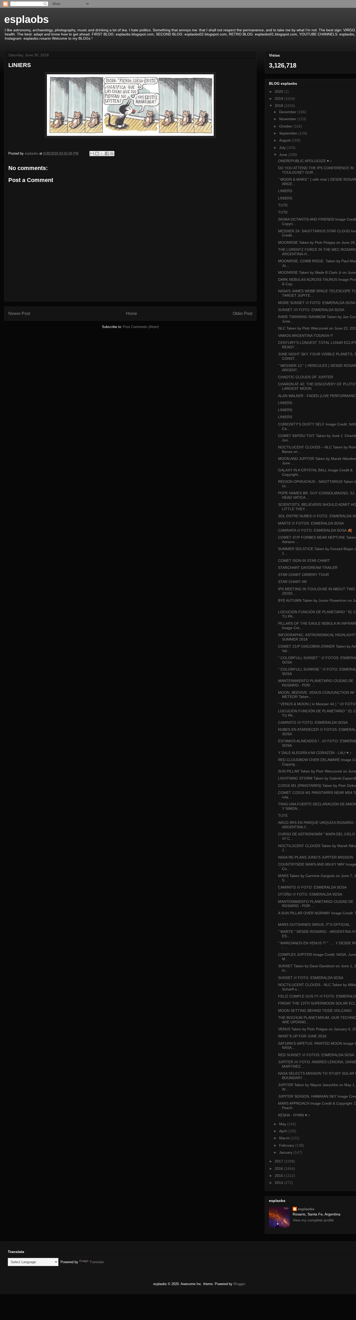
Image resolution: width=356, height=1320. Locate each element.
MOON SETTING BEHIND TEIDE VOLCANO (315, 1010)
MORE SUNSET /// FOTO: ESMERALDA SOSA (316, 303)
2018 (279, 106)
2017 (279, 1161)
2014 (279, 1183)
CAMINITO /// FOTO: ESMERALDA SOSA (312, 887)
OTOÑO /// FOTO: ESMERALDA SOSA (310, 894)
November (288, 119)
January (286, 1152)
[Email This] (92, 153)
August (285, 140)
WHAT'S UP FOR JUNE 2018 (302, 1036)
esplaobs (26, 19)
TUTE (283, 205)
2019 (279, 98)
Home (131, 313)
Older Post (242, 313)
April (283, 1131)
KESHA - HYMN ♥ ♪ (294, 1115)
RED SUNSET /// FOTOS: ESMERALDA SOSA (316, 1055)
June (283, 155)
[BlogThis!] (97, 153)
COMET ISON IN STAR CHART (304, 560)
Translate (97, 1262)
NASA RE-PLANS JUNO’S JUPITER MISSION (315, 857)
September (288, 133)
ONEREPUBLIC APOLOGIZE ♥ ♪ (305, 161)
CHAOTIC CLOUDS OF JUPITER (305, 377)
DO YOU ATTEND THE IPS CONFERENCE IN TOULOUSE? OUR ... (316, 170)
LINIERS (285, 191)
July (283, 147)
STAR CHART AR (292, 582)
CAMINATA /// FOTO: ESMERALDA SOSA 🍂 (315, 530)
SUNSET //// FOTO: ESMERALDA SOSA (311, 310)
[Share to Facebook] (106, 153)
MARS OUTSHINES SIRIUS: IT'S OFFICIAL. (314, 924)
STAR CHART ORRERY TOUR (303, 575)
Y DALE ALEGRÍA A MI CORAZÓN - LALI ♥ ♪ (314, 753)
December (288, 112)
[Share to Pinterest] (111, 153)
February (287, 1145)
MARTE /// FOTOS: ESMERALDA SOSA (311, 523)
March (285, 1138)
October (286, 126)
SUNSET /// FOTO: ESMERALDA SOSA (310, 978)
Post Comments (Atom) (141, 327)
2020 (279, 91)
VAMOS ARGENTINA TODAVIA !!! (305, 335)
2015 (279, 1175)
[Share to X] (102, 153)
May (283, 1124)
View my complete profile (313, 1220)
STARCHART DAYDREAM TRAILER (307, 567)
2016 (279, 1168)
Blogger (239, 1284)
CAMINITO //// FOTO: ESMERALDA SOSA (313, 722)
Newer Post (19, 313)
